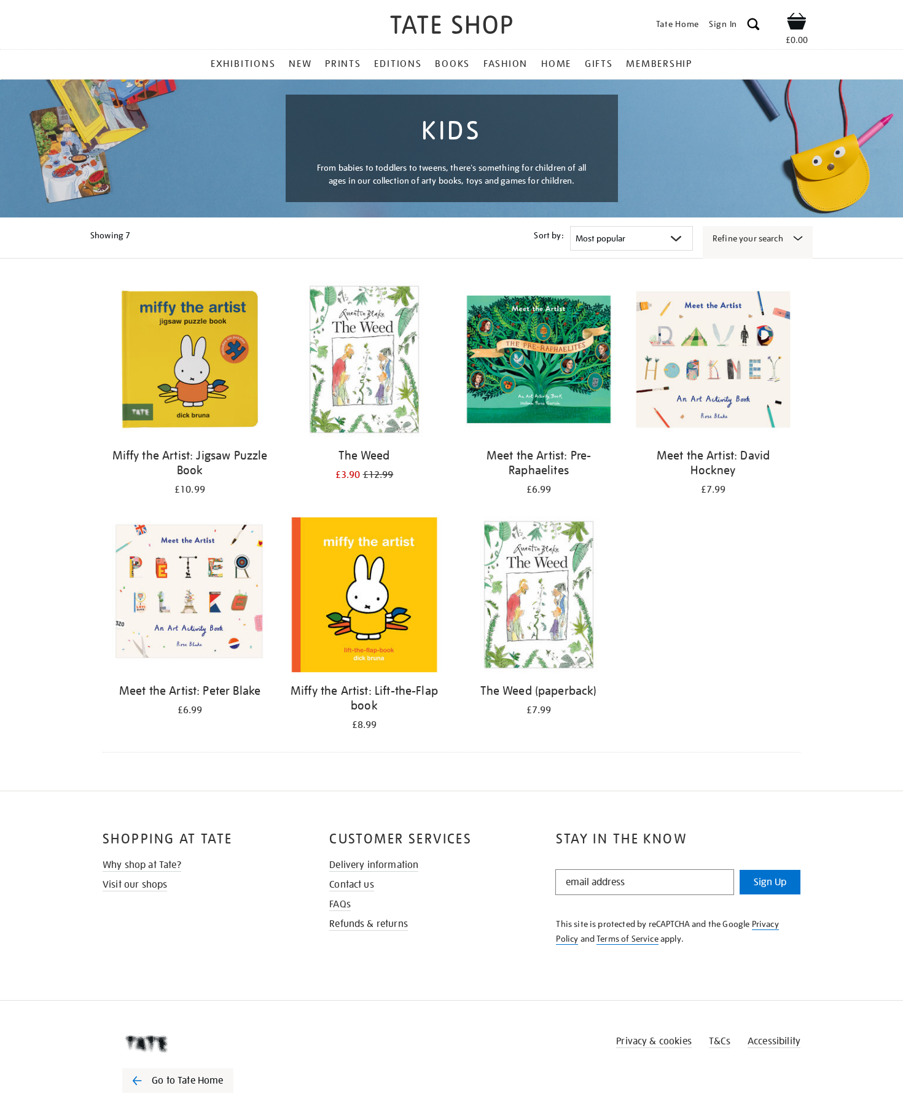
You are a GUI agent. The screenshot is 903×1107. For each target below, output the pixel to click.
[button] (753, 26)
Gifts (599, 64)
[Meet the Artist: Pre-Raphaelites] (539, 361)
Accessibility (774, 1041)
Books (452, 64)
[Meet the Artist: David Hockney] (713, 361)
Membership (659, 64)
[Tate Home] (199, 1043)
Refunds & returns (368, 924)
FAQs (340, 904)
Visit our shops (135, 884)
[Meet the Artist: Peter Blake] (190, 597)
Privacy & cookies (654, 1041)
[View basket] (796, 23)
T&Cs (719, 1041)
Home (556, 64)
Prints (343, 64)
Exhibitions (243, 64)
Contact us (351, 884)
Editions (397, 64)
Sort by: (548, 235)
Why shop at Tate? (142, 865)
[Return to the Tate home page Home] (451, 26)
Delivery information (373, 865)
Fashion (505, 64)
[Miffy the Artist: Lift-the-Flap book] (364, 597)
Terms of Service (627, 938)
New (300, 64)
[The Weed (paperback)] (539, 597)
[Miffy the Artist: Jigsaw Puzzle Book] (190, 361)
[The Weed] (364, 361)
